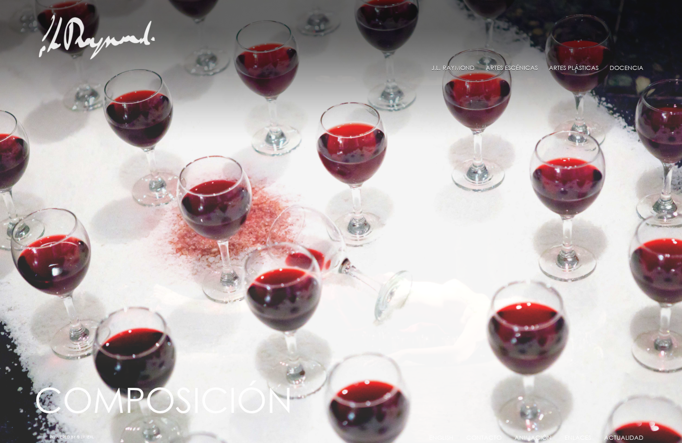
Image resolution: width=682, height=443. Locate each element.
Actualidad (623, 437)
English (441, 437)
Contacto (484, 437)
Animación (533, 437)
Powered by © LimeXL (72, 436)
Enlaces (578, 437)
